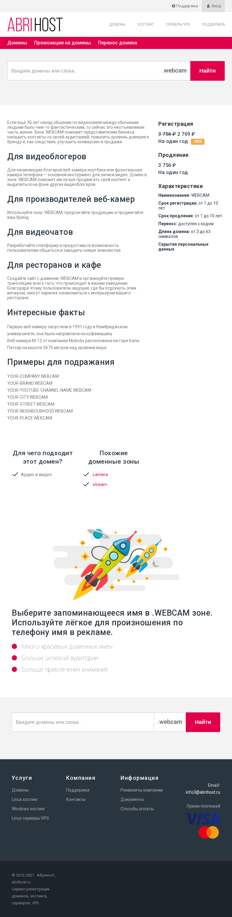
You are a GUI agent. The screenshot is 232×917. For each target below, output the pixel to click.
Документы (132, 799)
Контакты (75, 799)
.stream (99, 484)
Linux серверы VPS (30, 818)
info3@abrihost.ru (203, 792)
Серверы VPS (178, 24)
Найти (207, 71)
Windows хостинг (28, 808)
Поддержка (213, 24)
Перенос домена (117, 43)
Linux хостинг (25, 799)
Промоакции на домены (62, 43)
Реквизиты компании (142, 790)
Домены (117, 24)
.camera (100, 474)
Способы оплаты (137, 808)
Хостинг (145, 24)
